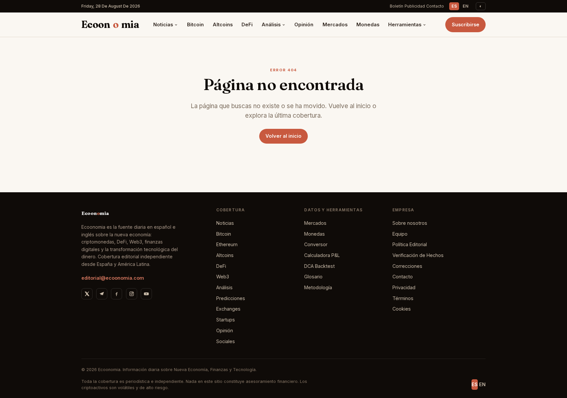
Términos (402, 298)
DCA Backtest (319, 266)
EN (466, 6)
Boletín (396, 6)
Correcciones (407, 266)
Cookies (401, 309)
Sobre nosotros (409, 223)
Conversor (315, 244)
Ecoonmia (110, 24)
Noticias (163, 25)
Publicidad (415, 6)
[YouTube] (146, 293)
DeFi (247, 25)
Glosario (313, 276)
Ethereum (227, 244)
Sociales (225, 341)
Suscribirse (465, 25)
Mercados (335, 25)
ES (454, 6)
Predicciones (230, 298)
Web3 (222, 276)
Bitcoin (195, 25)
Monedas (367, 25)
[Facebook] (116, 293)
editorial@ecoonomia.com (112, 278)
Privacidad (403, 287)
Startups (225, 319)
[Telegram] (101, 293)
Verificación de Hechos (418, 255)
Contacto (435, 6)
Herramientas (404, 25)
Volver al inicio (283, 136)
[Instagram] (131, 293)
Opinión (303, 25)
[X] (87, 293)
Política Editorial (409, 244)
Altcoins (223, 25)
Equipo (400, 234)
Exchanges (228, 309)
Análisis (271, 25)
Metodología (318, 287)
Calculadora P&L (322, 255)
